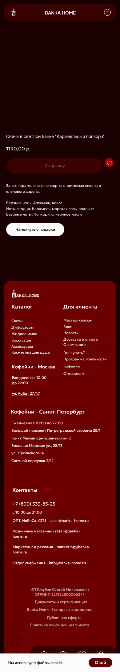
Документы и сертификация (61, 601)
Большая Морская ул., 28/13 (36, 445)
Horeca (69, 387)
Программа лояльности (85, 359)
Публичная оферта (64, 617)
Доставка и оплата (80, 339)
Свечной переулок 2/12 (32, 460)
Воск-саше (21, 340)
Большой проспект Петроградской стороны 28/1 (55, 430)
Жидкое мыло (24, 333)
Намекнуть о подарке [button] (35, 229)
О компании (74, 344)
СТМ (67, 394)
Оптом (69, 381)
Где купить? (74, 352)
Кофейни (71, 366)
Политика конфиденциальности (59, 625)
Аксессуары (22, 346)
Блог (67, 326)
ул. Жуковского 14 (27, 453)
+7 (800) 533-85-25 (33, 504)
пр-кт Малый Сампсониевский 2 (41, 438)
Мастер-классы (77, 320)
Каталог (21, 306)
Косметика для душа (30, 352)
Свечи (17, 320)
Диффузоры (22, 327)
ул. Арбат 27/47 (26, 393)
